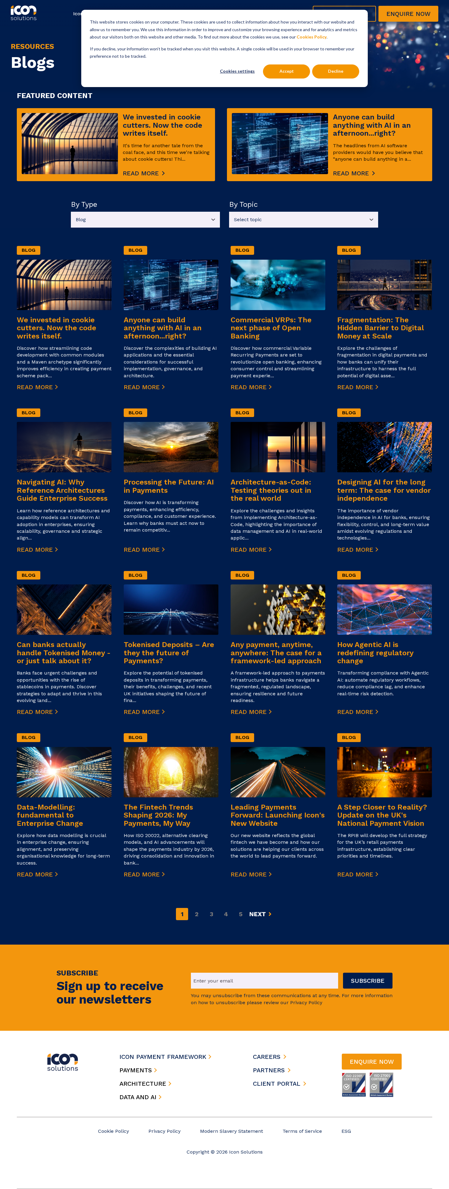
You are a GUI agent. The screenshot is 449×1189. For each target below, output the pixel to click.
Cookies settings (237, 71)
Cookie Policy (113, 1131)
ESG (346, 1131)
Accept (286, 71)
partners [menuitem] (269, 1070)
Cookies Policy (312, 36)
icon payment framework (163, 1057)
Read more (141, 173)
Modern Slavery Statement (231, 1131)
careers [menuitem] (266, 1057)
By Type (84, 204)
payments (136, 1070)
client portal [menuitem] (276, 1084)
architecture (143, 1084)
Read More (36, 387)
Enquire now (408, 13)
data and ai (139, 1097)
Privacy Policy (164, 1131)
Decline (335, 71)
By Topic (243, 204)
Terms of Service (302, 1131)
